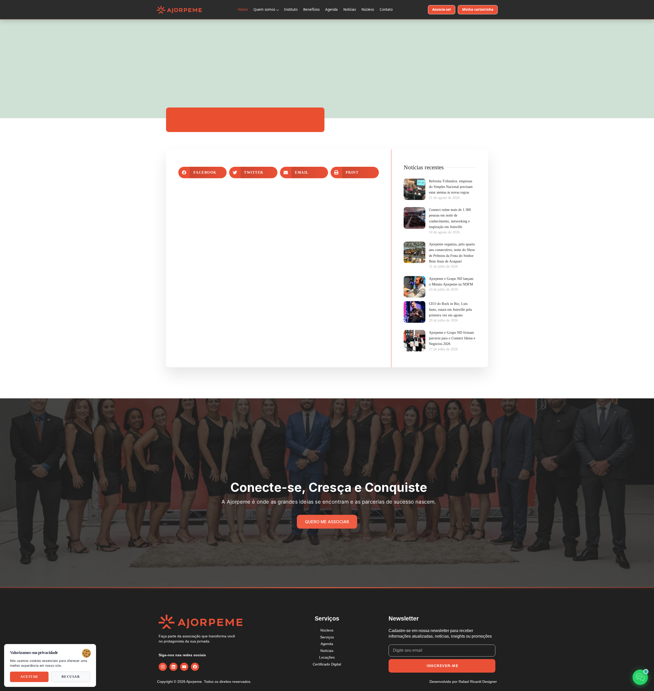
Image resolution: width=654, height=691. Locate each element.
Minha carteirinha (477, 9)
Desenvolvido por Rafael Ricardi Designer (463, 682)
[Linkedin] (173, 667)
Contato (386, 9)
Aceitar (29, 676)
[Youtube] (184, 667)
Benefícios (311, 9)
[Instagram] (163, 667)
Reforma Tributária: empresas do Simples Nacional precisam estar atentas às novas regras (451, 187)
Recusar (71, 676)
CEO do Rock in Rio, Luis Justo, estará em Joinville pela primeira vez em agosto (450, 309)
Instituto (291, 9)
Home (243, 9)
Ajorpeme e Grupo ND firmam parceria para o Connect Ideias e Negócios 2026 (452, 338)
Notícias (349, 9)
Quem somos (264, 9)
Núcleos (367, 9)
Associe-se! (441, 9)
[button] (202, 172)
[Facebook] (195, 667)
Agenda (331, 9)
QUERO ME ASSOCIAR (327, 521)
